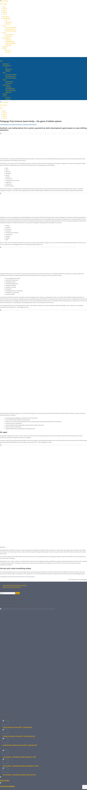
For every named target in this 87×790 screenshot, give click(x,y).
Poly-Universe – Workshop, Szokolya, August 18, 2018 (19, 774)
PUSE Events (8, 36)
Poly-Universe (3, 4)
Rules (4, 25)
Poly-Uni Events (9, 34)
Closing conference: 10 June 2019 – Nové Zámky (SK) (19, 736)
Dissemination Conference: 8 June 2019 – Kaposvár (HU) (20, 745)
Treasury (5, 8)
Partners (5, 12)
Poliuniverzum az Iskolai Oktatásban (12, 587)
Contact (5, 14)
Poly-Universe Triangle (11, 27)
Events (4, 10)
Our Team (7, 52)
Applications (8, 45)
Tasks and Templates (10, 43)
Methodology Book (10, 41)
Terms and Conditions (7, 786)
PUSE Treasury (6, 38)
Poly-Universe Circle (10, 29)
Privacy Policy (4, 780)
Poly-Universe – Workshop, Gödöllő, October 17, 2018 (19, 757)
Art (6, 20)
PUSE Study (8, 39)
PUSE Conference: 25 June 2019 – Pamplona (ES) (17, 727)
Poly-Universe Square (10, 31)
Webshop (5, 47)
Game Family (6, 16)
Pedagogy (7, 24)
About (4, 6)
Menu (1, 61)
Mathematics (8, 22)
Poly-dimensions (7, 18)
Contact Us (8, 50)
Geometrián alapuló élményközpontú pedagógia (15, 585)
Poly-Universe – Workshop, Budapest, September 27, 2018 (20, 766)
